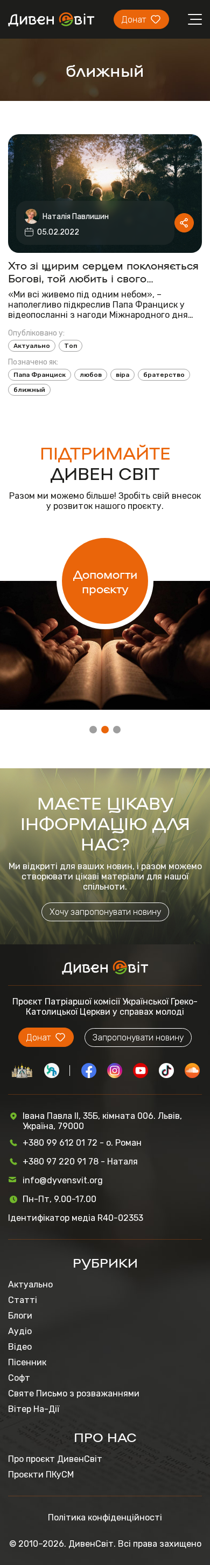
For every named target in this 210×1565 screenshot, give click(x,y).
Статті (22, 1300)
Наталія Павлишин (76, 216)
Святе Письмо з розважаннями (73, 1393)
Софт (19, 1378)
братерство (164, 374)
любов (91, 374)
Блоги (20, 1316)
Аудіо (20, 1331)
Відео (20, 1347)
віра (122, 374)
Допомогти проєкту (105, 580)
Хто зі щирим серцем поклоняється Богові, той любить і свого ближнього (103, 271)
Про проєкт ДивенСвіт (55, 1459)
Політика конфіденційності (105, 1517)
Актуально (31, 346)
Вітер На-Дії (33, 1409)
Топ (70, 346)
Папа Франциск (39, 374)
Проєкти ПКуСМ (41, 1474)
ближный (29, 390)
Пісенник (27, 1362)
